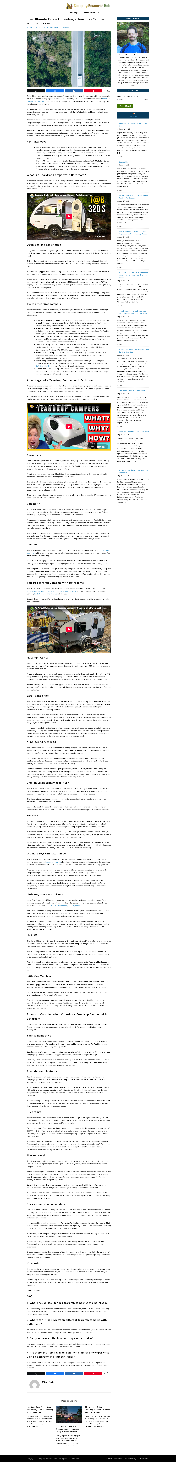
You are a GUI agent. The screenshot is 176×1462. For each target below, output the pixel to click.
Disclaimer (143, 1459)
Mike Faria (54, 27)
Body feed (134, 116)
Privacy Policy (130, 1459)
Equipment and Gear (92, 12)
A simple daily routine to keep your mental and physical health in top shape (133, 274)
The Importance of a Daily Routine (133, 390)
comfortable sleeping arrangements (66, 905)
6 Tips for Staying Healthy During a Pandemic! (133, 471)
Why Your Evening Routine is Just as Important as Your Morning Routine (133, 232)
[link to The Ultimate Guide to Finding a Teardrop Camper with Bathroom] (69, 59)
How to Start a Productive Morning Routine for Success (133, 196)
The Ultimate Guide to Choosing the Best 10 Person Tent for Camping (97, 1409)
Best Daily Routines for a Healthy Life (133, 124)
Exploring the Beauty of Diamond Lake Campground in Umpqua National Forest (69, 1429)
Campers (65, 27)
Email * (145, 99)
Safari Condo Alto (43, 366)
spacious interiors (53, 862)
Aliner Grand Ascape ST (37, 591)
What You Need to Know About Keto (134, 431)
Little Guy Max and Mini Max (46, 594)
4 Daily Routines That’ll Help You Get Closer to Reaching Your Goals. (133, 312)
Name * (120, 99)
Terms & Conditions (113, 1459)
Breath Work (124, 162)
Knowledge (74, 12)
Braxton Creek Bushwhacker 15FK (61, 591)
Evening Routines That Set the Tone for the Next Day (134, 350)
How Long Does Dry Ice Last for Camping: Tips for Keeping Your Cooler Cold (40, 1409)
